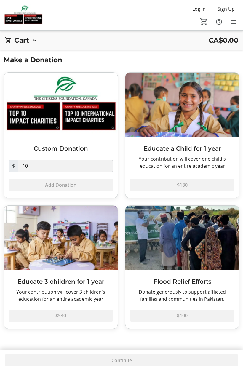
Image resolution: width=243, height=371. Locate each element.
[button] (121, 40)
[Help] (219, 22)
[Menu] (233, 22)
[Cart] (204, 21)
